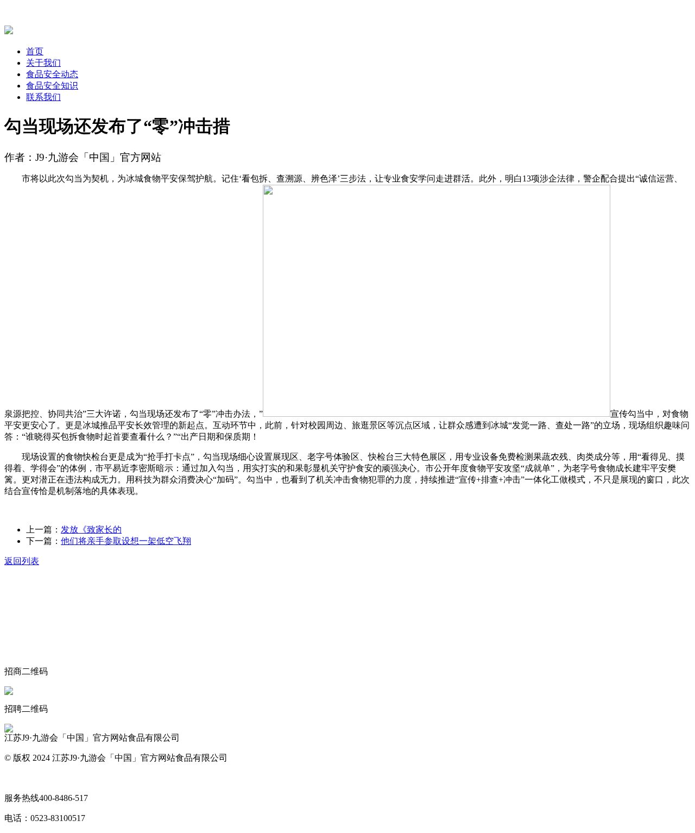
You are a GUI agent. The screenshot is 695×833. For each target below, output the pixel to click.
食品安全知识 (52, 85)
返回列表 (21, 561)
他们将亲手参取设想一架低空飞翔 (126, 541)
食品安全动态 (52, 74)
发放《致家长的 (91, 529)
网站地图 (21, 777)
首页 (34, 51)
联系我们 (43, 97)
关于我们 (43, 62)
